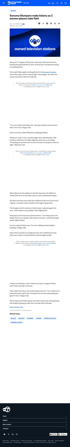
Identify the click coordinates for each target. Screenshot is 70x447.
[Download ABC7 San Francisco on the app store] (54, 434)
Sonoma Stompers (50, 72)
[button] (3, 3)
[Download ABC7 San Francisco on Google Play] (62, 434)
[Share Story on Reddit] (47, 23)
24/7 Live (26, 3)
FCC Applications (18, 442)
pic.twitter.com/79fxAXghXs (45, 85)
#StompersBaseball (25, 153)
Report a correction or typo (16, 307)
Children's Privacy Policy (26, 440)
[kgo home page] (6, 409)
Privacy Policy (6, 440)
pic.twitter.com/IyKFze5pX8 (43, 153)
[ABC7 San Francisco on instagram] (12, 434)
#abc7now (35, 85)
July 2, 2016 (46, 86)
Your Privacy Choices (15, 440)
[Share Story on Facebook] (39, 23)
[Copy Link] (58, 23)
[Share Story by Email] (55, 23)
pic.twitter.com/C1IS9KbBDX (48, 243)
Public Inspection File (7, 442)
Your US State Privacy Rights (40, 440)
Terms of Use (51, 440)
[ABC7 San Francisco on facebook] (4, 434)
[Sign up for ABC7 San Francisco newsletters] (16, 434)
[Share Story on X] (43, 23)
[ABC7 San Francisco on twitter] (8, 434)
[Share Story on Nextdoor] (51, 23)
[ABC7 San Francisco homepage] (14, 3)
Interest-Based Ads (59, 440)
